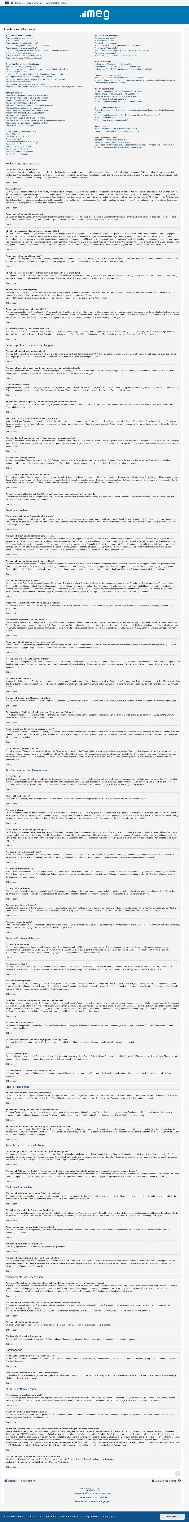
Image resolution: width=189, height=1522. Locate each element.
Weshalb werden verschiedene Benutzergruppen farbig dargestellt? (121, 50)
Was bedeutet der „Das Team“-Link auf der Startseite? (115, 56)
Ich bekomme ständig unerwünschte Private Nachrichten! (117, 67)
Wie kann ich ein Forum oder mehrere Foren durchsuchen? (118, 91)
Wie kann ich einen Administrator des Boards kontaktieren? (118, 147)
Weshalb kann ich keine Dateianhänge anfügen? (25, 113)
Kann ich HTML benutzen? (16, 137)
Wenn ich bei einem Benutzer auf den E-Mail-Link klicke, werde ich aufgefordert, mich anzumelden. (45, 87)
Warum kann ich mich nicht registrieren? (22, 43)
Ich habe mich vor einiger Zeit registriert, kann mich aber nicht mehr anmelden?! (37, 50)
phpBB (85, 1493)
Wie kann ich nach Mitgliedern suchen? (110, 99)
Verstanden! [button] (172, 1516)
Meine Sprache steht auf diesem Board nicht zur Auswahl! (29, 77)
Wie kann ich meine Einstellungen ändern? (23, 67)
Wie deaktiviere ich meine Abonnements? (111, 120)
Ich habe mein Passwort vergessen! (20, 53)
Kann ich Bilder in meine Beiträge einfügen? (23, 142)
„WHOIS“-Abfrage (27, 1434)
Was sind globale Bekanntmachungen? (21, 144)
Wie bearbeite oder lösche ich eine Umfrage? (24, 108)
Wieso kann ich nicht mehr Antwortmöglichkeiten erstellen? (29, 105)
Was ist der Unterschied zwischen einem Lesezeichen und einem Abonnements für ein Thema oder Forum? (134, 111)
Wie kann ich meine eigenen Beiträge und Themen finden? (118, 101)
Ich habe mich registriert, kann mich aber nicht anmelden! (28, 46)
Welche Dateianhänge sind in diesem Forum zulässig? (116, 129)
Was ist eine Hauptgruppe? (105, 53)
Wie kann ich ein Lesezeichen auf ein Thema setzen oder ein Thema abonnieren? (127, 115)
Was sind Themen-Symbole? (17, 154)
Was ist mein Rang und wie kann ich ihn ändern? (25, 84)
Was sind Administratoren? (105, 38)
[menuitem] (164, 1481)
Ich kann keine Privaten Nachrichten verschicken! (114, 64)
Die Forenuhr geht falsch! (16, 72)
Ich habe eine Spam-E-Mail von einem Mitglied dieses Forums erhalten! (123, 69)
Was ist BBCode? (13, 134)
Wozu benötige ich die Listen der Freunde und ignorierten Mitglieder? (122, 78)
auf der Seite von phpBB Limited (90, 1400)
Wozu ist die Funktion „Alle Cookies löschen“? (24, 58)
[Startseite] (94, 15)
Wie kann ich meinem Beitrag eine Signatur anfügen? (27, 100)
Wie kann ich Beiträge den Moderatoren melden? (25, 118)
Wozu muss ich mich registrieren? (19, 38)
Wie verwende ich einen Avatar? (18, 82)
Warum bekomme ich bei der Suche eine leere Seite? (115, 96)
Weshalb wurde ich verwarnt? (17, 115)
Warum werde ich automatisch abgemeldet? (23, 56)
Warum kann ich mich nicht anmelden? (21, 48)
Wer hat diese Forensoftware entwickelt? (110, 140)
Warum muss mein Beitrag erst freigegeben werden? (27, 123)
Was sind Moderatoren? (104, 41)
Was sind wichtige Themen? (17, 149)
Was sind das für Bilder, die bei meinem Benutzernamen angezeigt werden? (36, 79)
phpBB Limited (163, 424)
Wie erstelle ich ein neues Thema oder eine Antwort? (27, 95)
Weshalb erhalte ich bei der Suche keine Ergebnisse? (116, 94)
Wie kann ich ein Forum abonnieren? (109, 118)
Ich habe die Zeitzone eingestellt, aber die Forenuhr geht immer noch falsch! (36, 74)
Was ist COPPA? (12, 41)
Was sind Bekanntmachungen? (18, 147)
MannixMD (99, 1488)
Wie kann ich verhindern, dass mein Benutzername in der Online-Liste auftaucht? (38, 69)
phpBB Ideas (127, 1415)
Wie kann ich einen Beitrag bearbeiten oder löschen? (27, 98)
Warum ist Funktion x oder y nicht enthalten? (112, 142)
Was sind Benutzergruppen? (105, 43)
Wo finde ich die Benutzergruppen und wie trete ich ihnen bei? (119, 46)
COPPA (146, 233)
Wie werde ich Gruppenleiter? (106, 48)
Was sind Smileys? (13, 139)
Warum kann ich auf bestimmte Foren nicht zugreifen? (27, 110)
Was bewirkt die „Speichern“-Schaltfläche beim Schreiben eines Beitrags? (35, 120)
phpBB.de (10, 427)
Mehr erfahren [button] (108, 1516)
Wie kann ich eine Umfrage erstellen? (21, 103)
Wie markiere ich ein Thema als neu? (20, 125)
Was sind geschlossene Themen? (19, 152)
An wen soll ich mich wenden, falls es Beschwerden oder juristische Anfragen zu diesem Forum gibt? (134, 145)
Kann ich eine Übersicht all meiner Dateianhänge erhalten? (118, 131)
